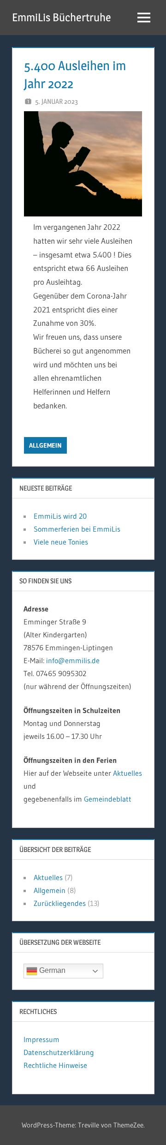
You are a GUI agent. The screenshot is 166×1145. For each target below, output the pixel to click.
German (51, 971)
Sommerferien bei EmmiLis (77, 529)
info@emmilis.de (73, 660)
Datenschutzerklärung (59, 1052)
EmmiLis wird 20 (60, 516)
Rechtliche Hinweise (55, 1065)
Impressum (41, 1039)
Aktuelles (127, 773)
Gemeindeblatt (107, 798)
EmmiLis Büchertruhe (61, 17)
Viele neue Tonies (61, 541)
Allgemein (45, 445)
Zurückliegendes (60, 903)
